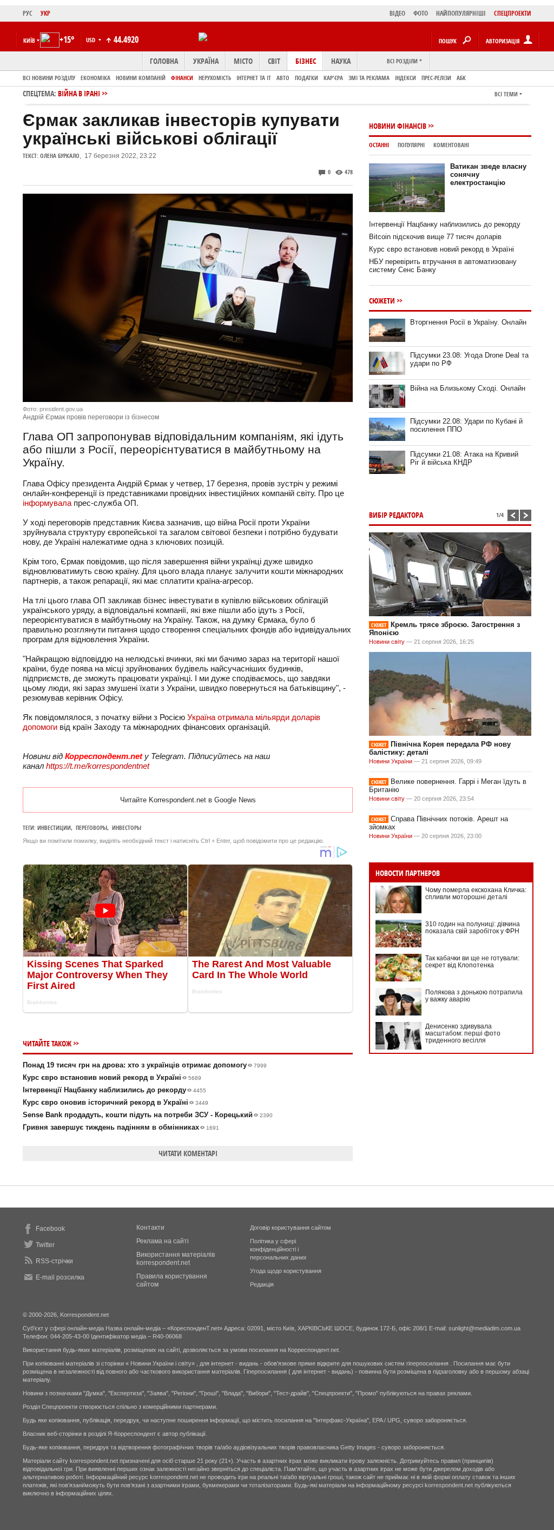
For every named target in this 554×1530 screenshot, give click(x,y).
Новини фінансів (397, 126)
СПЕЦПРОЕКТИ (512, 13)
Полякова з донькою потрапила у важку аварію (474, 995)
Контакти (150, 1227)
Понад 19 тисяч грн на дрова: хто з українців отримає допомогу (145, 1065)
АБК (461, 78)
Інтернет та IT (253, 78)
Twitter (45, 1245)
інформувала (47, 502)
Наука (341, 61)
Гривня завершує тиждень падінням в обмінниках (121, 1127)
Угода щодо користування (285, 1271)
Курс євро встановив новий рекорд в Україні (112, 1077)
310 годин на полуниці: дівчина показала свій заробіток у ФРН (472, 927)
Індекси (405, 78)
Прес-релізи (436, 78)
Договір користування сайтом (290, 1227)
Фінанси (182, 78)
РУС (27, 13)
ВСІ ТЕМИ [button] (506, 94)
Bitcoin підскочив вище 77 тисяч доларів (435, 237)
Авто (282, 78)
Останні (379, 145)
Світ (274, 61)
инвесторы (126, 827)
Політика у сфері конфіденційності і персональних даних (278, 1249)
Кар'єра (333, 78)
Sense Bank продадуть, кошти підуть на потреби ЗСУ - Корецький (148, 1115)
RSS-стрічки (54, 1261)
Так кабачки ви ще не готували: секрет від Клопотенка (472, 961)
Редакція (262, 1284)
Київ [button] (29, 40)
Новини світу (387, 641)
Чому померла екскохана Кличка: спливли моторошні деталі (475, 893)
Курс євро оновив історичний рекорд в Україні (115, 1102)
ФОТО (420, 13)
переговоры (91, 827)
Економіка (95, 78)
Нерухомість (215, 78)
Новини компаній (141, 78)
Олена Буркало (60, 155)
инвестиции (54, 827)
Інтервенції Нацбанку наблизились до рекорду (114, 1090)
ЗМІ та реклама (369, 78)
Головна (164, 61)
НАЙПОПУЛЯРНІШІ (461, 13)
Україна (206, 61)
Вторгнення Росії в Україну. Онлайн (468, 322)
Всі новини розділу (49, 78)
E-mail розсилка (60, 1277)
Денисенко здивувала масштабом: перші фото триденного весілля (462, 1033)
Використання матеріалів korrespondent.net (175, 1259)
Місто (243, 61)
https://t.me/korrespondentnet (97, 765)
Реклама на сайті (162, 1241)
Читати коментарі (188, 1153)
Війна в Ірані (79, 93)
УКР (45, 13)
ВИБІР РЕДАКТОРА (396, 515)
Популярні (411, 145)
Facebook (50, 1228)
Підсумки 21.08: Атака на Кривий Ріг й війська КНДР (464, 458)
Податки (306, 78)
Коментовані (451, 145)
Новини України (390, 761)
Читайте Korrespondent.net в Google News (188, 800)
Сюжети (382, 300)
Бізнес (305, 61)
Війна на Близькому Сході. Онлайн (467, 388)
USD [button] (91, 40)
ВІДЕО (397, 13)
